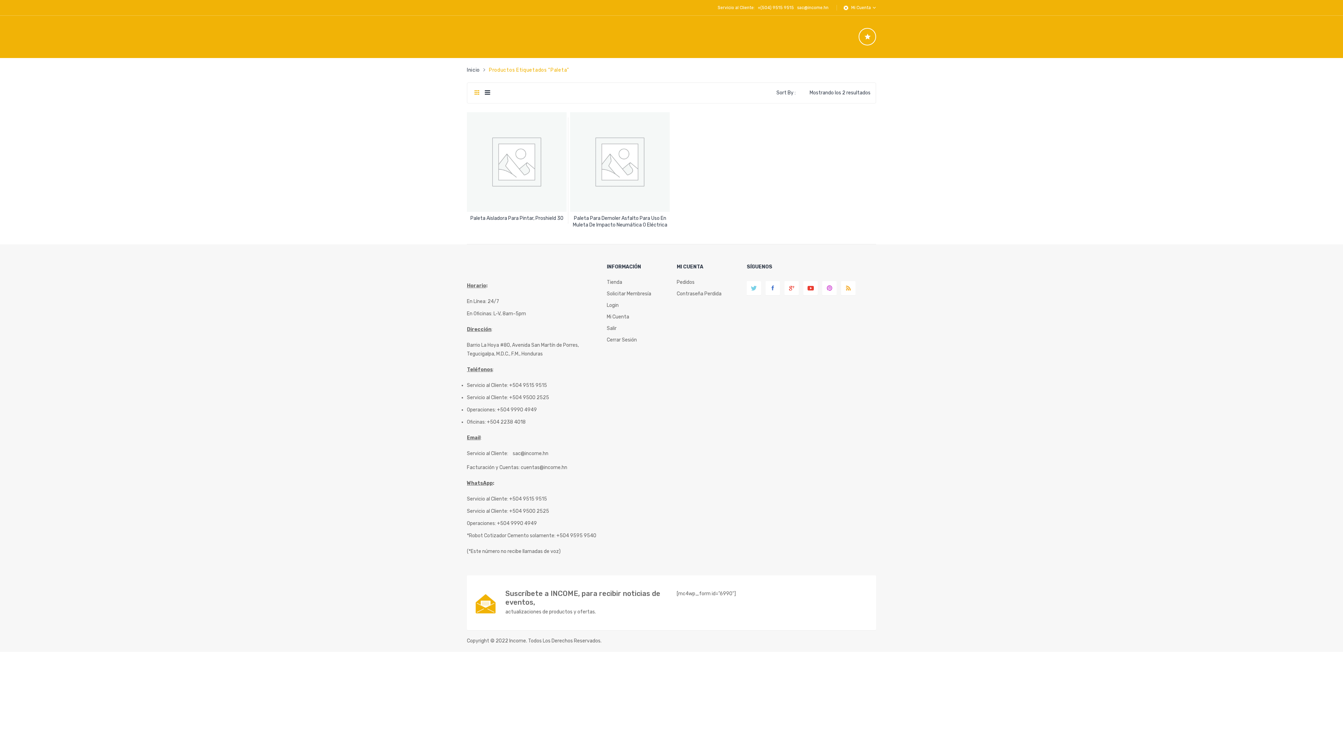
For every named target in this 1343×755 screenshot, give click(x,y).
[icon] (867, 37)
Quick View (518, 200)
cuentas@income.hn (544, 467)
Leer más (517, 216)
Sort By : (786, 93)
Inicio (473, 70)
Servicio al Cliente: (487, 453)
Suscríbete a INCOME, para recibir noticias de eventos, (582, 597)
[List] (487, 93)
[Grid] (476, 93)
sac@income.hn (813, 7)
